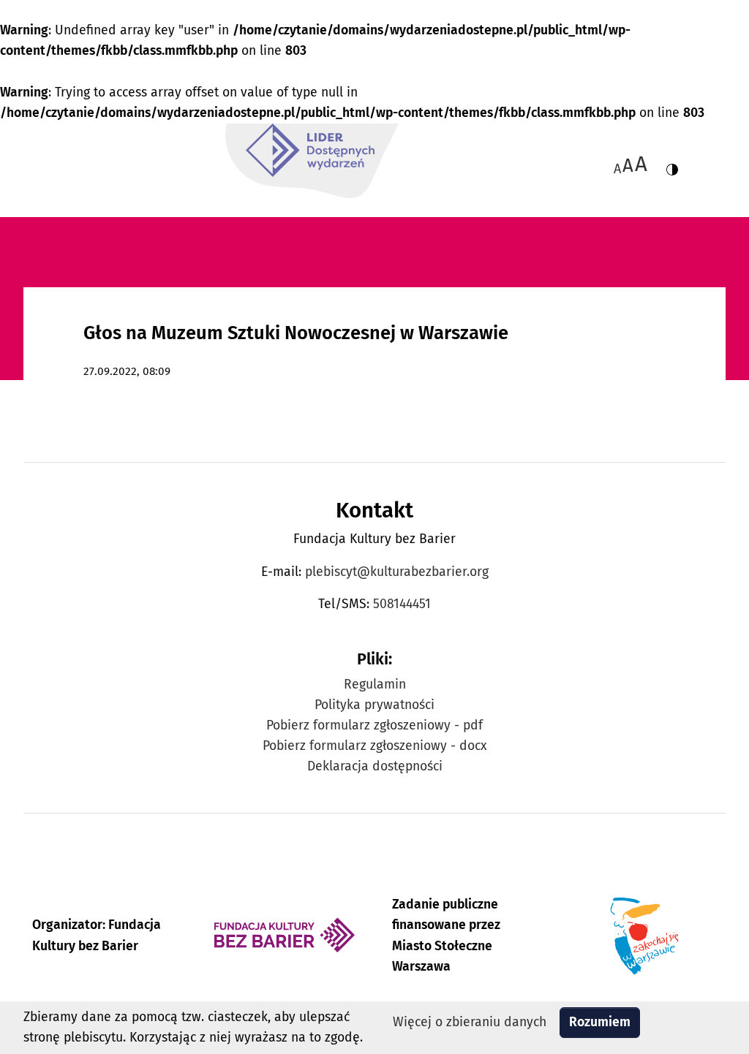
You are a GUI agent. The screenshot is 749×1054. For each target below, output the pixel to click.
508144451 (402, 604)
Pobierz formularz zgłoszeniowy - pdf (374, 725)
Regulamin (375, 684)
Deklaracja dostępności (375, 766)
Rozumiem (600, 1022)
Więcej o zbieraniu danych (469, 1022)
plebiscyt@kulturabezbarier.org (397, 572)
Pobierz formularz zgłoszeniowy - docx (375, 746)
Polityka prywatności (374, 705)
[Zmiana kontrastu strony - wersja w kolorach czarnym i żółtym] (672, 164)
